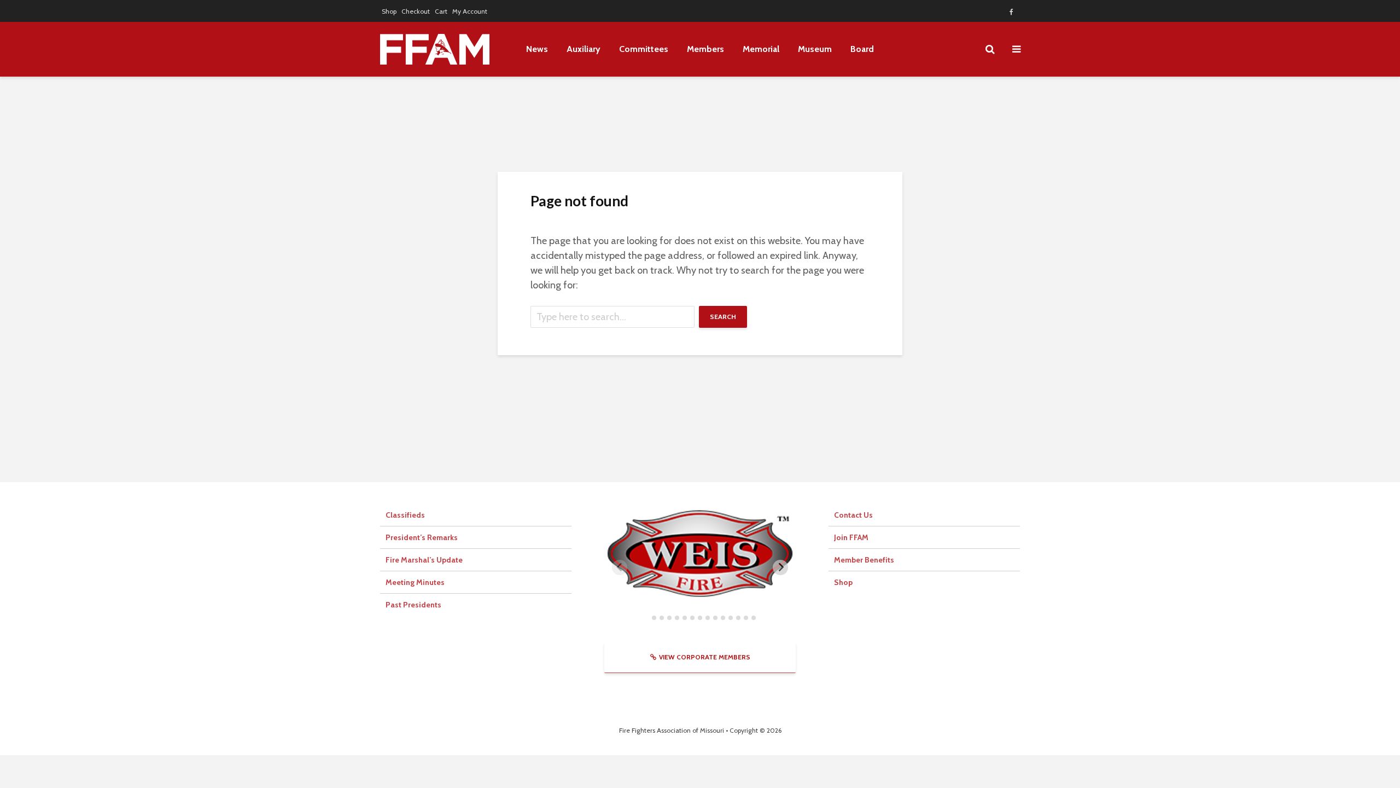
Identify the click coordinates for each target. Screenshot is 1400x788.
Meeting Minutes (415, 582)
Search (723, 316)
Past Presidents (413, 605)
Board (862, 49)
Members (705, 49)
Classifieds (405, 515)
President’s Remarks (422, 537)
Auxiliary (583, 49)
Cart (441, 11)
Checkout (415, 11)
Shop (389, 11)
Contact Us (853, 515)
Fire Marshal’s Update (424, 560)
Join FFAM (851, 537)
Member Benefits (864, 560)
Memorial (761, 49)
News (537, 49)
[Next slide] (780, 567)
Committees (643, 49)
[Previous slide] (619, 567)
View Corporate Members (704, 657)
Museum (815, 49)
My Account (469, 11)
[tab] (646, 618)
